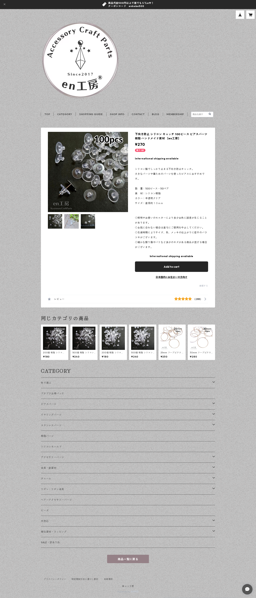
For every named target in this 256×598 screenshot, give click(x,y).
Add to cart (171, 266)
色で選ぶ (46, 382)
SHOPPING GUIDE (91, 114)
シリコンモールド (51, 446)
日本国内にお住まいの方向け (171, 277)
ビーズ (45, 510)
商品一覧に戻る (128, 559)
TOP (47, 114)
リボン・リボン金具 (52, 489)
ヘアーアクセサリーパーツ (56, 499)
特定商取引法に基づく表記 (85, 579)
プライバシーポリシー (55, 579)
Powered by (124, 591)
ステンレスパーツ (51, 425)
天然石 (45, 521)
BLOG (155, 114)
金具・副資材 (48, 467)
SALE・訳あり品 (50, 542)
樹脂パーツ (47, 436)
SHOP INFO (117, 114)
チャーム (46, 478)
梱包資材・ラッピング (54, 531)
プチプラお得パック (52, 393)
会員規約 (108, 579)
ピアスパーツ (48, 404)
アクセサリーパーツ (52, 457)
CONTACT (138, 114)
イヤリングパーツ (51, 414)
